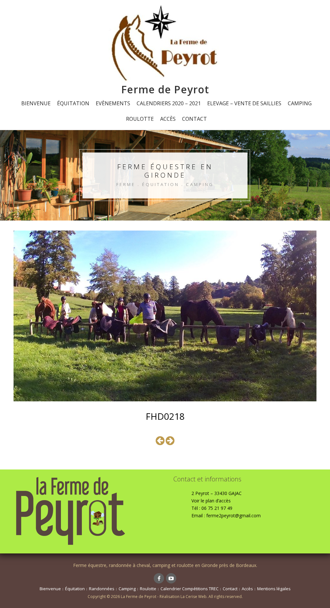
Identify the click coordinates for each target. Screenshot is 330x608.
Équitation (73, 103)
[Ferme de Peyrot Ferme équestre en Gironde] (165, 43)
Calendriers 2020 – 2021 (169, 103)
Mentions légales (274, 589)
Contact (194, 118)
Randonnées (101, 589)
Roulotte (140, 118)
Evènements (113, 103)
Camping (300, 103)
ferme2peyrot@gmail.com (233, 515)
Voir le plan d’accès (211, 501)
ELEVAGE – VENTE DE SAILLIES (244, 103)
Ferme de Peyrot (165, 89)
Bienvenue (36, 103)
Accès (168, 118)
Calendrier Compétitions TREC (189, 589)
